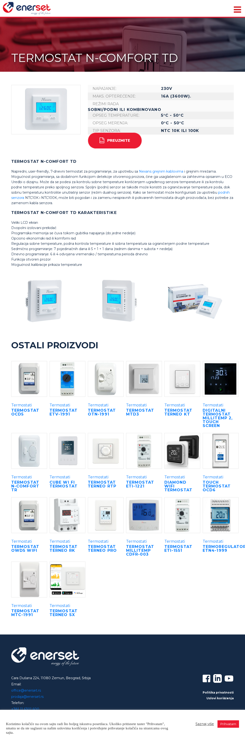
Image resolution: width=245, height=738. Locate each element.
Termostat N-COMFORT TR (25, 486)
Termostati (21, 405)
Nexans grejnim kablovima (161, 171)
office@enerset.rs (26, 690)
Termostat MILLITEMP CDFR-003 (140, 550)
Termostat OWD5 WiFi (25, 548)
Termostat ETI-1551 (178, 548)
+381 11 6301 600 (25, 709)
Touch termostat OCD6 (217, 486)
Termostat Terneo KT (178, 412)
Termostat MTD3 (140, 412)
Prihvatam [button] (228, 724)
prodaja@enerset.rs (27, 696)
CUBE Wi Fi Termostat (64, 484)
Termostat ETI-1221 (140, 484)
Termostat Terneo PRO (102, 548)
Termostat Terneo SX (64, 613)
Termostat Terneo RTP (102, 484)
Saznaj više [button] (204, 724)
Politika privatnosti (218, 692)
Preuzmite (118, 140)
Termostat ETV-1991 (64, 412)
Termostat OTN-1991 (102, 412)
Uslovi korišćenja (220, 698)
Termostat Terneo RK (64, 548)
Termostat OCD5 (25, 412)
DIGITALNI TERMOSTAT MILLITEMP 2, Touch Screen (218, 418)
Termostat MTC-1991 (25, 613)
